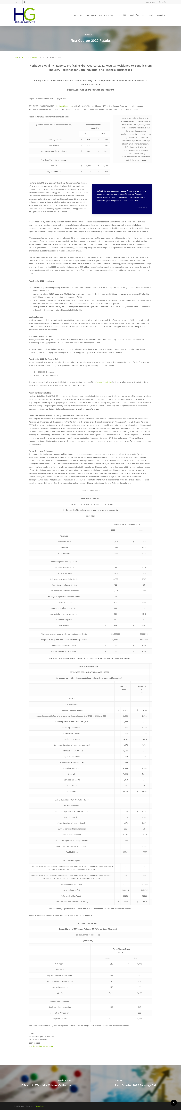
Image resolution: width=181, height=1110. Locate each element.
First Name (50, 557)
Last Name (96, 557)
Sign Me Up (90, 594)
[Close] (137, 512)
